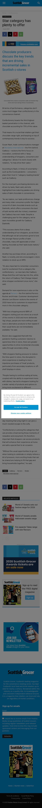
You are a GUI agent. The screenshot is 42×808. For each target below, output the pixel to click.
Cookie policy (20, 401)
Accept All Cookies (21, 407)
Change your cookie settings (21, 413)
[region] (21, 404)
